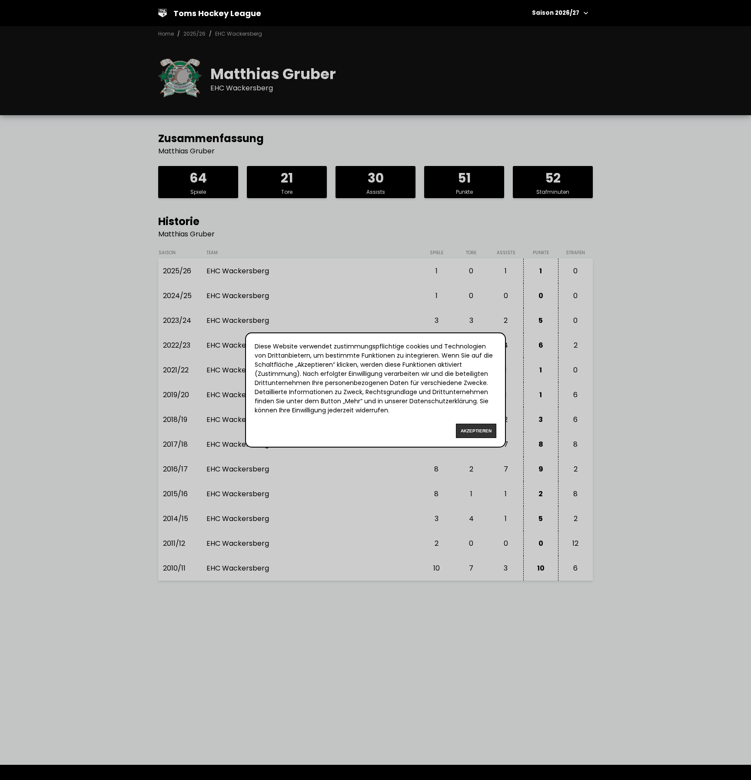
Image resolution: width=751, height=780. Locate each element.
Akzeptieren (476, 430)
